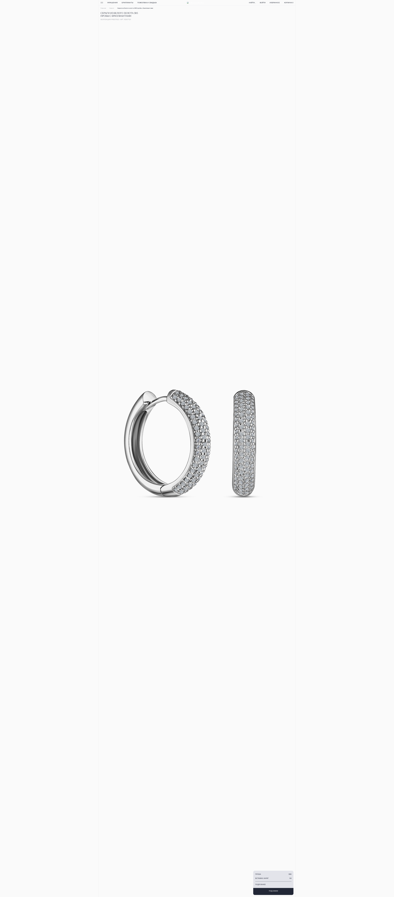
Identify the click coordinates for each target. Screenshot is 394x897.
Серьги (111, 8)
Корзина (288, 2)
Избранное (275, 2)
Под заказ (273, 891)
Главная (103, 8)
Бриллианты (127, 2)
